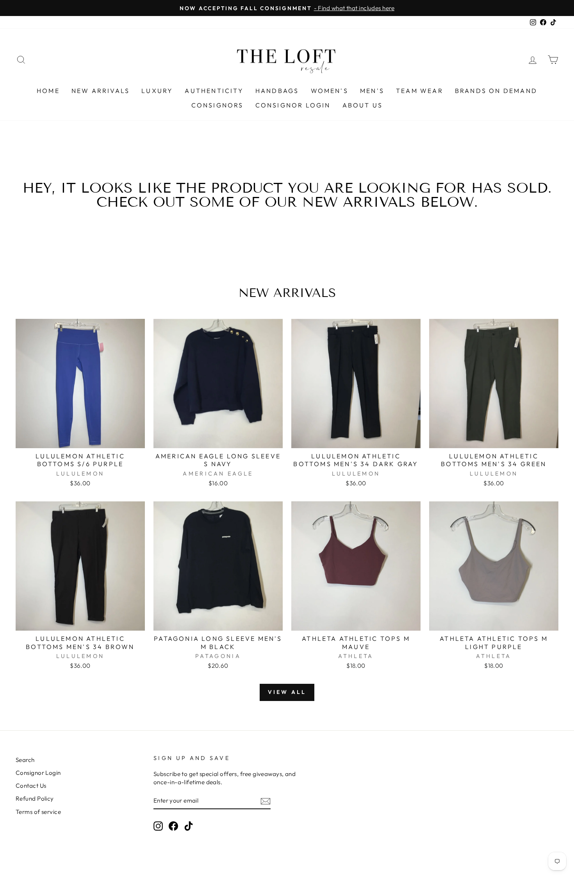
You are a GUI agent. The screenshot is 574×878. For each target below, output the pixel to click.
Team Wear (419, 91)
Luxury (157, 91)
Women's (329, 91)
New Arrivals (100, 91)
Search (25, 760)
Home (48, 91)
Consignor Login (293, 105)
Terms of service (38, 811)
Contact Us (31, 785)
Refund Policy (35, 798)
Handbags (277, 91)
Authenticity (214, 91)
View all (287, 692)
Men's (372, 91)
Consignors (217, 105)
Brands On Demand (496, 91)
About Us (362, 105)
